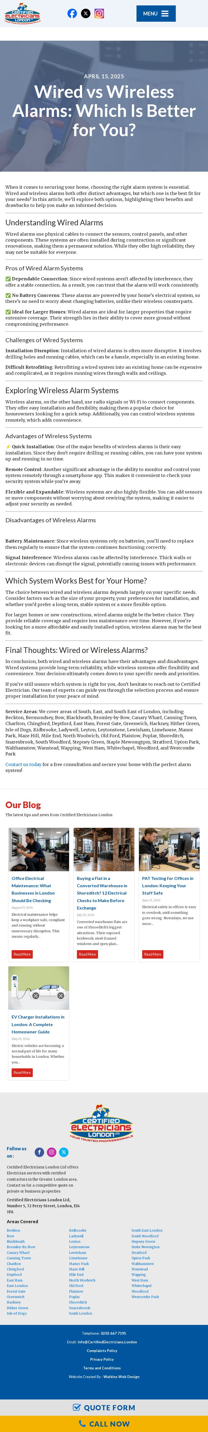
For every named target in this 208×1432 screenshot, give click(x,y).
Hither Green (17, 1308)
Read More (22, 954)
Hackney (14, 1302)
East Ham (14, 1280)
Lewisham (77, 1253)
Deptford (14, 1275)
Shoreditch (78, 1302)
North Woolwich (82, 1280)
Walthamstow (143, 1264)
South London (80, 1313)
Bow (10, 1236)
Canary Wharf (18, 1253)
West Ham (140, 1280)
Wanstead (140, 1269)
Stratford (139, 1253)
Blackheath (16, 1241)
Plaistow (76, 1291)
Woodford (140, 1291)
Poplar (74, 1297)
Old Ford (76, 1286)
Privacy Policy (102, 1359)
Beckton (13, 1230)
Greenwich (15, 1297)
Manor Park (79, 1264)
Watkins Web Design (121, 1377)
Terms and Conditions (102, 1368)
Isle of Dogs (17, 1313)
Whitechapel (141, 1286)
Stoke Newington (146, 1247)
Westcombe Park (145, 1297)
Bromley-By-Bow (21, 1247)
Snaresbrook (79, 1308)
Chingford (15, 1269)
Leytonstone (79, 1247)
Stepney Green (143, 1241)
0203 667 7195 (113, 1333)
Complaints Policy (102, 1350)
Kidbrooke (77, 1230)
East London (17, 1286)
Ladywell (76, 1236)
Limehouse (78, 1258)
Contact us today (23, 764)
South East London (147, 1230)
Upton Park (141, 1258)
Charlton (14, 1264)
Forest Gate (16, 1291)
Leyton (74, 1241)
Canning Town (19, 1258)
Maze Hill (76, 1269)
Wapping (139, 1275)
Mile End (76, 1275)
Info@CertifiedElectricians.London (107, 1342)
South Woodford (145, 1236)
